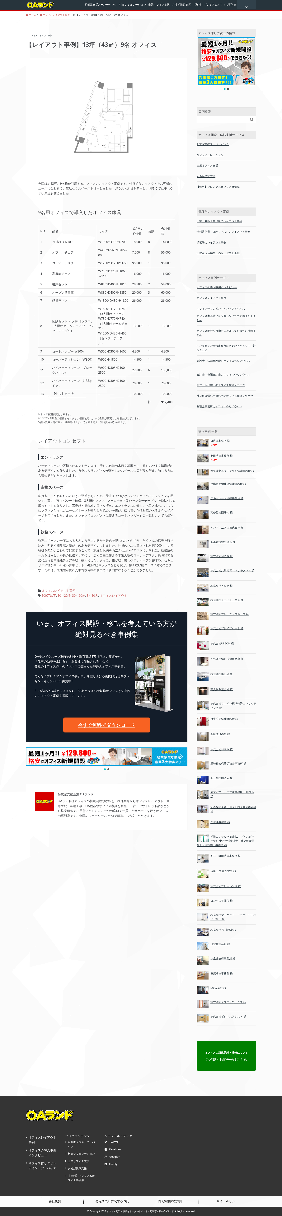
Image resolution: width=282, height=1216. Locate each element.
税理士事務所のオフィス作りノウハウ (219, 406)
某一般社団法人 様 (221, 778)
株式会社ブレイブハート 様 (226, 628)
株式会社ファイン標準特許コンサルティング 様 (233, 705)
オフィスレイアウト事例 (59, 590)
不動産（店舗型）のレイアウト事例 (218, 253)
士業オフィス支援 (159, 4)
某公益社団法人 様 (221, 512)
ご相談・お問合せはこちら (226, 1056)
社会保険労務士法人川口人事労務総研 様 (233, 809)
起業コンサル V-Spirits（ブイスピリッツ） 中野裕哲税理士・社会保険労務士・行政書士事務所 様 (225, 841)
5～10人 (92, 595)
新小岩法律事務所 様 (222, 542)
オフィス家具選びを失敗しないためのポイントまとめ (226, 318)
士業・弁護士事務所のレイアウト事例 (219, 221)
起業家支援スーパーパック (101, 4)
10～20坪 (64, 595)
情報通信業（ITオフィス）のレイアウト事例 (223, 231)
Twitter (113, 1142)
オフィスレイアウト (113, 595)
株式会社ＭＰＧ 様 (221, 556)
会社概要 (55, 1201)
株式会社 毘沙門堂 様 (223, 930)
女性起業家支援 (181, 4)
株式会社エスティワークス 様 (228, 1002)
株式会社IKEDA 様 (221, 674)
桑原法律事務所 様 (221, 973)
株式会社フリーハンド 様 (225, 886)
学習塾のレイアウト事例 (211, 242)
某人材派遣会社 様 (221, 689)
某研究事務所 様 (220, 734)
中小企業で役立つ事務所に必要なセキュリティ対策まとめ (226, 348)
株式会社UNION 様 (222, 643)
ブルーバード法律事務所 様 (226, 498)
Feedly (113, 1164)
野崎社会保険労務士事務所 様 (228, 763)
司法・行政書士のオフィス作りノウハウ (221, 385)
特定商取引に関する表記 (112, 1201)
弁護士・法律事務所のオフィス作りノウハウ (223, 360)
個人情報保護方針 (170, 1201)
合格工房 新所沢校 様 (223, 871)
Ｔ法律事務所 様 (220, 822)
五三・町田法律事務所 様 (225, 856)
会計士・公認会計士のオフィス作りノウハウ (223, 374)
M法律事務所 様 (220, 440)
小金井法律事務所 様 (222, 958)
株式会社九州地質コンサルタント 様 (232, 570)
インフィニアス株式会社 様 (226, 527)
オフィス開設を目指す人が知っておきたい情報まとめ (226, 333)
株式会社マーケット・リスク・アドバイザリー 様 (233, 917)
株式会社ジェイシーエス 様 (226, 600)
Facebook (115, 1149)
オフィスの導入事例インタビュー (217, 287)
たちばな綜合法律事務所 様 (226, 659)
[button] (32, 757)
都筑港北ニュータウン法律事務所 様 (232, 471)
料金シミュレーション (132, 4)
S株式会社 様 (218, 988)
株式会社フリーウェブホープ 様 (229, 614)
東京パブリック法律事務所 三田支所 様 (232, 794)
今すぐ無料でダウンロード (106, 725)
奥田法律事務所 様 (221, 455)
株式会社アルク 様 (221, 585)
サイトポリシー (227, 1201)
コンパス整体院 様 (221, 900)
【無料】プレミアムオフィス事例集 (214, 4)
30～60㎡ (78, 595)
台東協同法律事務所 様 (224, 719)
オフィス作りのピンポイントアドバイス (221, 308)
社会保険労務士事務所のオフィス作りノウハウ (225, 396)
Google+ (114, 1156)
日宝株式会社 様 (220, 944)
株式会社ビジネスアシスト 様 (228, 1016)
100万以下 (49, 595)
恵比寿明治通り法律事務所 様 (228, 484)
